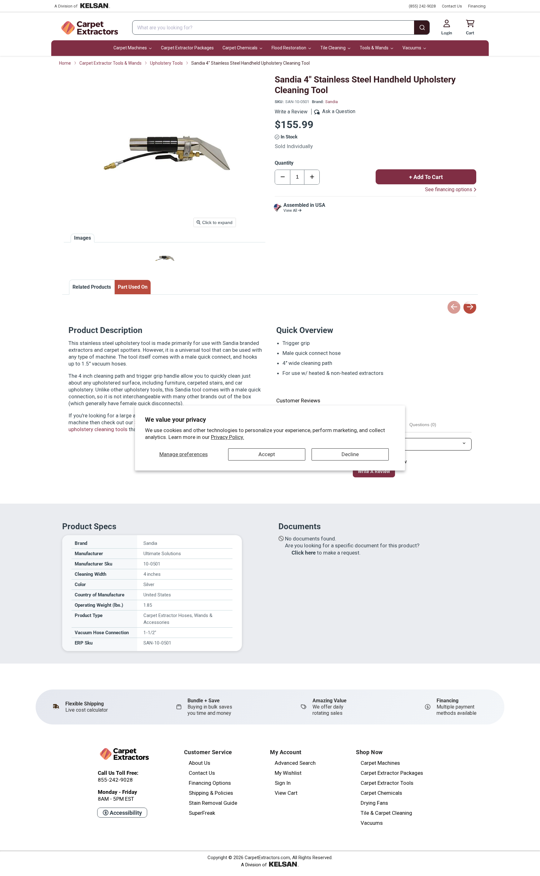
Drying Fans (374, 803)
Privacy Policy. (227, 437)
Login (446, 32)
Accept (266, 454)
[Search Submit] (421, 28)
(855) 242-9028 (422, 6)
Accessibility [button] (125, 812)
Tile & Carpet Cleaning (386, 813)
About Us (199, 763)
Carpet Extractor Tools (387, 783)
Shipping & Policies (211, 793)
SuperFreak (202, 813)
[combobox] (281, 27)
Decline (350, 454)
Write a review (374, 471)
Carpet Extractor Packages (392, 773)
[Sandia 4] (164, 258)
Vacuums (372, 823)
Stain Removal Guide (213, 803)
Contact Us (452, 6)
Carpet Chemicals (381, 793)
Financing (477, 6)
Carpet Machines (380, 763)
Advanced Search (295, 763)
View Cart (286, 793)
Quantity (284, 163)
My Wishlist (288, 773)
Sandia (331, 101)
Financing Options (210, 783)
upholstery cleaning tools (98, 429)
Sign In (283, 783)
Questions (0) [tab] (422, 424)
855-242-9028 (115, 780)
